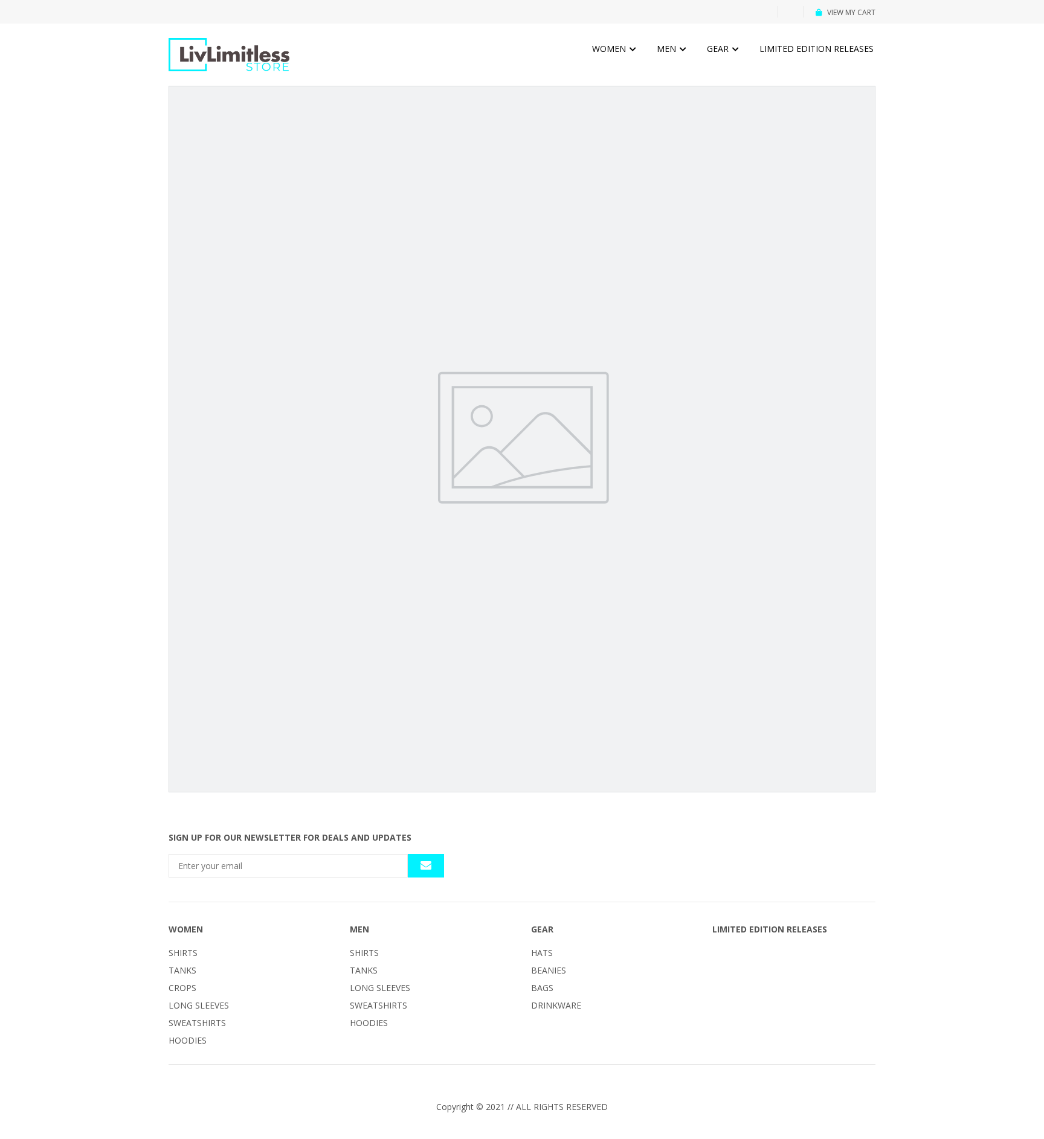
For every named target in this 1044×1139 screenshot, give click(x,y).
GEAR (719, 48)
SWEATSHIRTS (197, 1022)
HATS (542, 952)
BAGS (542, 987)
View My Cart (851, 12)
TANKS (182, 970)
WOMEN (610, 48)
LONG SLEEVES (199, 1005)
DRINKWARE (556, 1005)
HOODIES (188, 1040)
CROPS (182, 987)
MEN (667, 48)
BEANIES (548, 970)
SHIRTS (183, 952)
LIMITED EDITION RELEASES (816, 48)
